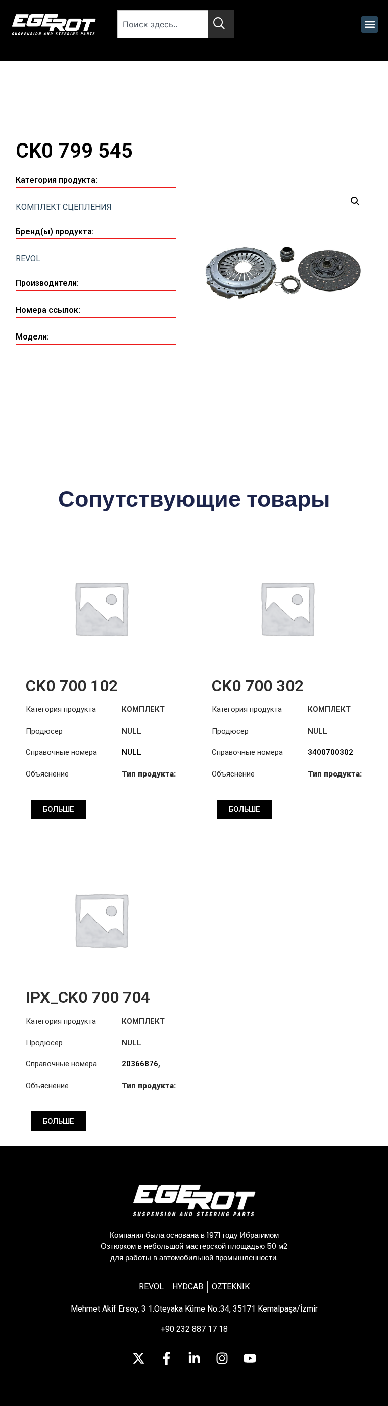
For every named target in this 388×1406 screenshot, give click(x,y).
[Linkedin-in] (194, 1358)
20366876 (140, 1064)
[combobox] (162, 24)
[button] (369, 24)
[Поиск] (221, 24)
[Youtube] (249, 1358)
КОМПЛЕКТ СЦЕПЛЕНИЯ (64, 207)
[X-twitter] (138, 1358)
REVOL (28, 258)
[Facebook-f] (166, 1358)
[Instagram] (221, 1358)
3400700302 (330, 752)
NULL (131, 752)
